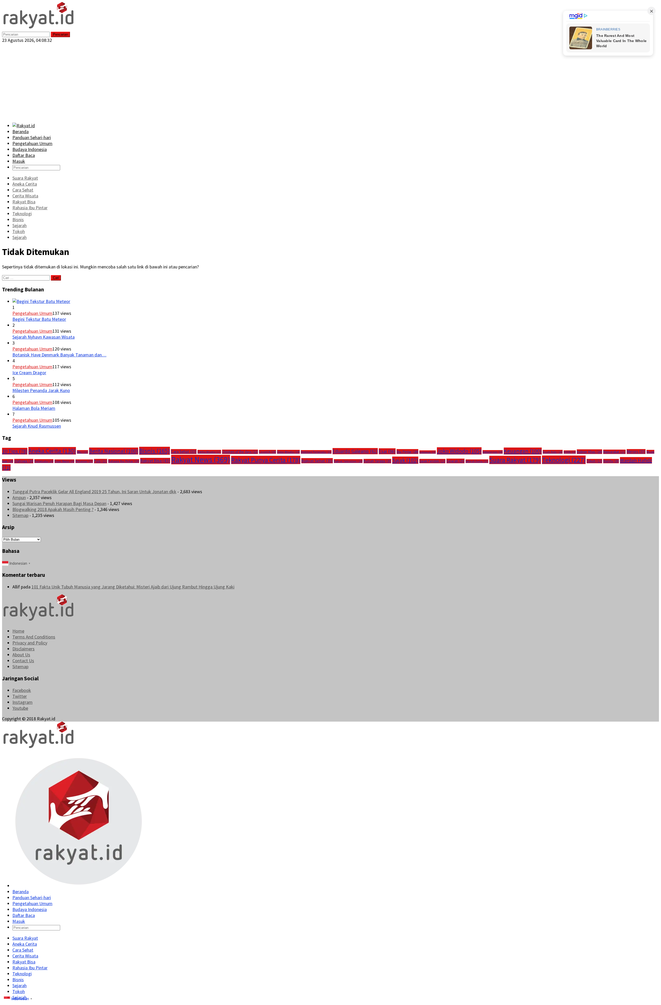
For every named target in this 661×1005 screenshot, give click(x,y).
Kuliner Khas (589, 451)
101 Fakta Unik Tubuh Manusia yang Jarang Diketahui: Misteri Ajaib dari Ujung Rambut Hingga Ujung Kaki (133, 587)
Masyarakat (614, 452)
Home (18, 631)
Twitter (19, 696)
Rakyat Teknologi (348, 461)
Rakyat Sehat (317, 460)
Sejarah (455, 461)
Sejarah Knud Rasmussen (36, 426)
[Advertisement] (330, 82)
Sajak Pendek (432, 461)
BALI (82, 452)
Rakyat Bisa (155, 461)
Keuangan (523, 451)
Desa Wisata (288, 452)
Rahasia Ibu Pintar (123, 461)
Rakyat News (200, 459)
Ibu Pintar (407, 451)
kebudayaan (493, 452)
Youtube (20, 708)
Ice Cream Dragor (29, 373)
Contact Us (23, 661)
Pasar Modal (64, 461)
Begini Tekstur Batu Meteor (39, 319)
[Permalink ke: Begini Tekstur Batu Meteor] (41, 301)
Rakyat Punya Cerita (265, 460)
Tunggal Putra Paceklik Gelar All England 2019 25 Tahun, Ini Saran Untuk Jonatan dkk (94, 491)
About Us (21, 655)
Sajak (405, 460)
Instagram (22, 702)
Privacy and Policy (29, 643)
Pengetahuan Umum (32, 313)
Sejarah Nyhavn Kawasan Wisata (43, 337)
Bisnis (154, 451)
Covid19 (267, 452)
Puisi (100, 461)
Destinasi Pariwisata (316, 452)
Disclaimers (23, 649)
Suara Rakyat (515, 460)
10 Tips (14, 451)
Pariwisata (43, 461)
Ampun (19, 497)
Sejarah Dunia (477, 461)
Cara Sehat (183, 451)
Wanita (611, 461)
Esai (387, 451)
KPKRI (570, 452)
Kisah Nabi (553, 452)
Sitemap (20, 515)
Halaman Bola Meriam (33, 408)
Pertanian (84, 461)
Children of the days (240, 452)
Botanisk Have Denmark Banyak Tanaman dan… (59, 355)
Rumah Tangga (377, 461)
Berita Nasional (113, 451)
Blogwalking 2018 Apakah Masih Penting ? (52, 509)
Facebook (21, 690)
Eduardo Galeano (355, 451)
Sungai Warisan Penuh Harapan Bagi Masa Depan (59, 503)
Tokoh (594, 461)
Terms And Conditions (33, 637)
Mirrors (636, 451)
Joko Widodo (459, 450)
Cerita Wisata (209, 452)
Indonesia (427, 452)
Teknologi (564, 460)
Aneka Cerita (52, 450)
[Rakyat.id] (38, 28)
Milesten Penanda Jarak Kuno (41, 390)
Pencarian (60, 34)
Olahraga (23, 461)
